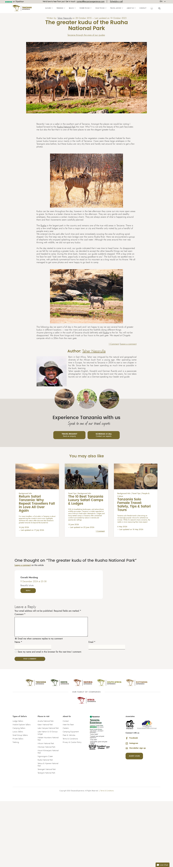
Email (92, 642)
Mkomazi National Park (46, 747)
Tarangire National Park (46, 773)
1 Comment (114, 344)
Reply (28, 590)
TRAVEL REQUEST (69, 435)
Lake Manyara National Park (48, 728)
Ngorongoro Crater (45, 756)
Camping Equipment (71, 732)
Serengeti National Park (47, 769)
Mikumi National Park (46, 743)
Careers (66, 728)
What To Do (100, 8)
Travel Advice (115, 8)
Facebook (133, 738)
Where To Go (84, 8)
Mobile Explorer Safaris (21, 725)
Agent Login (134, 756)
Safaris (48, 8)
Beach (71, 8)
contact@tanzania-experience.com (91, 1)
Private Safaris (18, 739)
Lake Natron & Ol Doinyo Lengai (48, 733)
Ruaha (43, 225)
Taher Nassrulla (65, 18)
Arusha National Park (46, 721)
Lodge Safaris (18, 721)
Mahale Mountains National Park (48, 739)
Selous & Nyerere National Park (48, 765)
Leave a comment (128, 344)
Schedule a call (116, 1)
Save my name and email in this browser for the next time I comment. (50, 652)
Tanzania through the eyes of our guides (86, 35)
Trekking (59, 8)
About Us (130, 8)
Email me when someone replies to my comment (40, 639)
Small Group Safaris (20, 735)
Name (18, 642)
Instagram (133, 743)
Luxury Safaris (18, 732)
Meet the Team (68, 725)
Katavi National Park (45, 725)
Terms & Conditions (70, 739)
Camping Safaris (19, 728)
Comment (20, 614)
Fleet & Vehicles (69, 735)
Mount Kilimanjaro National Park (48, 752)
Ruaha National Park (66, 127)
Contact (142, 8)
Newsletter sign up (137, 748)
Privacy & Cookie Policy (72, 742)
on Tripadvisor (18, 1)
